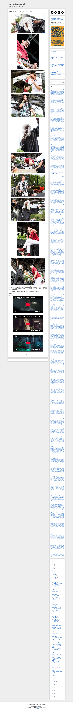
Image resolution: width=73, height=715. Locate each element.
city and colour (55, 167)
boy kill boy (58, 139)
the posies (61, 497)
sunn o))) (52, 440)
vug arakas (62, 538)
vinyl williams (61, 537)
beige (56, 122)
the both (54, 457)
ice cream (59, 258)
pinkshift (55, 373)
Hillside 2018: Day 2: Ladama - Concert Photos (55, 595)
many (61, 318)
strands (58, 436)
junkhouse (52, 280)
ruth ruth (55, 403)
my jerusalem (52, 343)
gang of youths (62, 231)
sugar (52, 438)
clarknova (52, 168)
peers (52, 369)
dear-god (63, 190)
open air (52, 362)
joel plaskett (54, 273)
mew (56, 328)
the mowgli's (60, 490)
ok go (53, 360)
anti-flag (63, 107)
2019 (53, 570)
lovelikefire (59, 310)
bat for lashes (53, 118)
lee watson (58, 299)
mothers (56, 339)
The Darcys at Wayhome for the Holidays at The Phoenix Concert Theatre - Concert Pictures (56, 69)
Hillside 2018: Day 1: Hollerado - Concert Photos (56, 614)
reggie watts (62, 389)
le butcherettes (60, 297)
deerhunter (58, 193)
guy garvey (62, 242)
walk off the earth (56, 539)
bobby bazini (60, 135)
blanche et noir (54, 131)
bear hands (61, 119)
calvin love (54, 151)
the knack (53, 484)
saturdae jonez (54, 408)
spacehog (52, 428)
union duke (58, 533)
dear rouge (56, 190)
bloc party (58, 132)
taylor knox (52, 446)
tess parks (59, 449)
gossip (54, 239)
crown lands (54, 179)
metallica (60, 327)
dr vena (51, 203)
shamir (57, 413)
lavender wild (60, 296)
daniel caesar (60, 183)
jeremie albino (52, 270)
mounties (62, 339)
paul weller (52, 368)
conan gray (58, 172)
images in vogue (54, 259)
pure (55, 381)
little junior (61, 305)
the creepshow (55, 461)
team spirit (57, 446)
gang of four (58, 231)
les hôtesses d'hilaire (59, 301)
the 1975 (62, 450)
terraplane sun (56, 449)
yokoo (54, 553)
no (60, 354)
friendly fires (54, 228)
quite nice (54, 383)
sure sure (58, 442)
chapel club (62, 159)
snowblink (53, 424)
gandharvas (54, 231)
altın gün (63, 102)
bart (52, 117)
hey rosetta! (59, 249)
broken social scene (59, 144)
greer (59, 240)
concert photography (14, 354)
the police (55, 497)
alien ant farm (57, 99)
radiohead (60, 384)
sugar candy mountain (57, 438)
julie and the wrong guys (54, 279)
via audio (58, 536)
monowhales (57, 335)
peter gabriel (62, 370)
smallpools (52, 423)
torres (60, 527)
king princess (61, 289)
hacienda (58, 243)
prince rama (57, 379)
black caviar (56, 128)
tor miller (55, 527)
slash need (58, 420)
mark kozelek (53, 320)
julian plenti (52, 278)
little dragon (59, 304)
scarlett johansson (57, 409)
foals (61, 224)
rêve (63, 391)
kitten (62, 290)
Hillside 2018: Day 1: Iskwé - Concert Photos (56, 623)
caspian (52, 154)
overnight (63, 364)
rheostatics (57, 393)
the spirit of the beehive (54, 508)
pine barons (58, 372)
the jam (58, 481)
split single (53, 430)
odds (51, 358)
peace (61, 368)
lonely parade (61, 307)
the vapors (56, 513)
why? (62, 547)
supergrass (62, 441)
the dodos (55, 466)
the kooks (56, 484)
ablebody (57, 90)
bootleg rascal (62, 137)
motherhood (52, 339)
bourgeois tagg (61, 138)
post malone (62, 377)
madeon (57, 314)
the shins (59, 504)
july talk (62, 279)
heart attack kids (58, 247)
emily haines (61, 213)
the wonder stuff (60, 518)
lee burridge (60, 298)
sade (56, 404)
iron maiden (62, 262)
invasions (57, 262)
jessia (51, 271)
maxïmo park (55, 325)
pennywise (55, 369)
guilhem (53, 242)
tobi (54, 524)
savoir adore (60, 408)
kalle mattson (53, 282)
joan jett (63, 272)
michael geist (52, 329)
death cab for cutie (57, 191)
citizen (51, 167)
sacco (55, 404)
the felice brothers (61, 471)
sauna (57, 408)
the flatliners (61, 472)
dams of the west (59, 182)
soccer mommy (59, 424)
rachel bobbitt (62, 383)
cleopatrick (60, 168)
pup (54, 381)
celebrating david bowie (56, 157)
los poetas (60, 309)
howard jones (56, 255)
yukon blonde (62, 554)
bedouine (52, 122)
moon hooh (62, 336)
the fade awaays (61, 470)
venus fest (53, 535)
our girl (51, 364)
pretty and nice (60, 378)
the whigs (56, 517)
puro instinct (62, 381)
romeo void (54, 398)
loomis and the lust (60, 308)
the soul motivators (58, 507)
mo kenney (57, 333)
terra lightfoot (52, 449)
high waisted (57, 250)
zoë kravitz (62, 555)
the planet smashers (61, 496)
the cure (54, 462)
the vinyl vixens (61, 514)
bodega (63, 135)
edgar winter (62, 208)
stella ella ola (57, 433)
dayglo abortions (59, 188)
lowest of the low (53, 311)
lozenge (60, 311)
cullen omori (58, 180)
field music (54, 221)
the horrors (61, 478)
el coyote (56, 210)
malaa (53, 316)
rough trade (62, 399)
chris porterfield (62, 164)
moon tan (52, 337)
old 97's (60, 360)
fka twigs (60, 223)
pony (55, 376)
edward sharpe (55, 209)
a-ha (55, 90)
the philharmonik (56, 496)
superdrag (56, 441)
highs (60, 250)
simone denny (53, 417)
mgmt (58, 328)
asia (63, 110)
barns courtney (62, 116)
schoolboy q (62, 409)
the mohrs (53, 490)
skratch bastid (61, 418)
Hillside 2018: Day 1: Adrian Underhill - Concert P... (57, 626)
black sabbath (54, 130)
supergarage (59, 441)
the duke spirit (55, 468)
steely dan (53, 433)
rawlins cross (56, 388)
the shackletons (56, 503)
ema (55, 213)
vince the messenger (56, 537)
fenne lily (52, 221)
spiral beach (59, 429)
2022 (53, 565)
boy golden (54, 139)
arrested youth (52, 110)
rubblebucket (52, 402)
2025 (53, 561)
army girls (58, 109)
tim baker (62, 522)
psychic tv (52, 380)
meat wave (52, 326)
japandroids (60, 267)
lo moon (58, 306)
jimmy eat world (55, 272)
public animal (60, 380)
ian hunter (52, 258)
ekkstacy (53, 210)
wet (55, 545)
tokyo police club (60, 524)
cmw (54, 169)
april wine (56, 108)
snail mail (59, 423)
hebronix (59, 248)
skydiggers (55, 419)
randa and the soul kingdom (56, 387)
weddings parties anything (59, 544)
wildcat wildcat (56, 549)
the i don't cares (55, 480)
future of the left (53, 230)
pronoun (63, 379)
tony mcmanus (56, 526)
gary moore (59, 232)
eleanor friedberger (53, 211)
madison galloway (61, 314)
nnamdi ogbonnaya (57, 354)
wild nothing (56, 548)
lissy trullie (52, 304)
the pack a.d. (53, 494)
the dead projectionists (60, 463)
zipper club (59, 555)
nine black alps (59, 353)
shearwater (58, 414)
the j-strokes (55, 481)
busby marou (58, 147)
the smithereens (55, 506)
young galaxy (62, 553)
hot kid (51, 254)
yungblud (52, 555)
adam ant (61, 92)
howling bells (60, 255)
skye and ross (59, 419)
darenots (63, 184)
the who (62, 517)
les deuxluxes (54, 301)
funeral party (59, 229)
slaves (61, 420)
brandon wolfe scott (53, 141)
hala (63, 243)
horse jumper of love (58, 253)
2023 (53, 564)
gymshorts (53, 243)
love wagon (56, 310)
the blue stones (57, 456)
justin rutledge (57, 280)
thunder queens (58, 521)
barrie (51, 117)
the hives (54, 476)
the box (56, 457)
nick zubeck (58, 351)
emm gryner (60, 214)
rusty (52, 403)
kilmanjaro (60, 287)
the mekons (56, 488)
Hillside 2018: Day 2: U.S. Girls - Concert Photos (56, 580)
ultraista (52, 533)
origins (52, 363)
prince (54, 379)
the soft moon (53, 507)
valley (59, 534)
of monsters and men (56, 359)
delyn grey (60, 194)
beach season (57, 119)
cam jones (57, 151)
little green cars (56, 305)
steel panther (59, 432)
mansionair (56, 318)
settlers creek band (55, 412)
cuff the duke (54, 180)
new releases (55, 350)
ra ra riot (59, 383)
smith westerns (55, 423)
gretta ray (61, 240)
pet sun (58, 369)
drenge (61, 203)
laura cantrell (54, 295)
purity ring (58, 381)
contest (61, 175)
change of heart (59, 159)
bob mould (56, 135)
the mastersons (61, 487)
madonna (52, 315)
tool (59, 526)
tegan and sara (62, 447)
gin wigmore (62, 234)
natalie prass (61, 346)
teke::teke (53, 448)
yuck (58, 554)
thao (51, 450)
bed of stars (55, 121)
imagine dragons (59, 259)
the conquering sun (61, 459)
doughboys (60, 202)
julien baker (59, 279)
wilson (62, 549)
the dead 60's (55, 463)
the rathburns (54, 500)
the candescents (57, 458)
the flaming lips (57, 472)
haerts (60, 243)
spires (62, 429)
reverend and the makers (55, 392)
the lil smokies (55, 485)
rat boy (61, 387)
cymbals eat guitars (55, 181)
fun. (56, 229)
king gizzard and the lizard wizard (55, 288)
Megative (15, 286)
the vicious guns (54, 514)
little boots (56, 304)
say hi (63, 408)
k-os (51, 281)
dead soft (58, 189)
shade (63, 412)
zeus (57, 555)
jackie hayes (57, 264)
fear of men (57, 220)
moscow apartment (53, 338)
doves (63, 202)
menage (52, 327)
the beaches (61, 453)
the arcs (63, 451)
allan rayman (60, 100)
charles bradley (53, 160)
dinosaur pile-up (53, 198)
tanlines (57, 445)
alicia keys (54, 99)
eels (58, 209)
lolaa (52, 307)
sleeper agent (60, 421)
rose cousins (58, 399)
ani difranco (54, 106)
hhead (51, 250)
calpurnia (52, 151)
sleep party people (55, 421)
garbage (52, 232)
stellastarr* (60, 433)
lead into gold (57, 298)
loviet (61, 310)
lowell (63, 310)
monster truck (53, 336)
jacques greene (54, 265)
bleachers (60, 131)
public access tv (55, 380)
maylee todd (59, 325)
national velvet (61, 347)
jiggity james (56, 271)
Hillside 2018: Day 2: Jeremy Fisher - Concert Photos (56, 602)
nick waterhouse (54, 351)
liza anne (55, 306)
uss (51, 534)
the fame (53, 471)
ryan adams (58, 403)
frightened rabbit (58, 228)
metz (55, 328)
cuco (51, 180)
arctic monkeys (60, 108)
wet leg (57, 545)
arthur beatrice (59, 110)
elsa (54, 213)
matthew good (55, 324)
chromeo (60, 165)
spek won (58, 428)
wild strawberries (60, 548)
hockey (51, 252)
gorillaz (51, 239)
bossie (58, 138)
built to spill (52, 147)
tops (53, 527)
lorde (53, 309)
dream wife (58, 203)
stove (51, 436)
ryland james (52, 404)
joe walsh (52, 273)
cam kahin (60, 151)
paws (59, 368)
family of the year (58, 218)
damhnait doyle (62, 181)
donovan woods (56, 201)
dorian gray (60, 201)
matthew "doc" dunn (59, 323)
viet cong (61, 536)
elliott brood (58, 212)
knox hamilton (59, 291)
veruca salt (55, 536)
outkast (58, 364)
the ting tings (52, 511)
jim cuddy (62, 271)
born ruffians (55, 138)
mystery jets (62, 344)
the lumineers (57, 486)
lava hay (56, 296)
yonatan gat (57, 553)
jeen (54, 269)
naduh (57, 345)
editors (52, 209)
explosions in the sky (53, 217)
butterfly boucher (59, 148)
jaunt (57, 268)
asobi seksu (54, 111)
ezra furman (58, 217)
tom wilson (58, 525)
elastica (61, 210)
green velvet (56, 240)
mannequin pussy (53, 318)
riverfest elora (55, 396)
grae (58, 239)
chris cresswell (53, 164)
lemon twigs (58, 300)
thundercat (62, 521)
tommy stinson (62, 525)
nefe (59, 348)
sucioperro (56, 437)
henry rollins (52, 249)
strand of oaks (54, 436)
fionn (56, 222)
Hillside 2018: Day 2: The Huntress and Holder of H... (56, 608)
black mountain (54, 129)
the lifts (51, 485)
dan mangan (52, 183)
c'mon (55, 149)
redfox (59, 389)
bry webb (62, 146)
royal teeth (62, 401)
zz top (51, 556)
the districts (57, 465)
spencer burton (53, 429)
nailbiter (59, 345)
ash (62, 110)
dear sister (59, 190)
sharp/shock (62, 413)
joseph (59, 276)
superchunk (52, 441)
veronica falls (58, 535)
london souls (57, 307)
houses (61, 254)
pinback (55, 372)
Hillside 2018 (39, 286)
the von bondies (61, 515)
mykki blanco (55, 344)
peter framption (58, 370)
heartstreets (55, 248)
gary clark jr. (55, 232)
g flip (61, 230)
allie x (63, 100)
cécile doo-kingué (60, 156)
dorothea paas (54, 202)
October (54, 575)
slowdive (59, 422)
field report (57, 221)
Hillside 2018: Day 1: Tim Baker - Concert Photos (56, 611)
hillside (23, 354)
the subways (61, 509)
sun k (58, 439)
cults (61, 180)
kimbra (63, 287)
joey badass (58, 273)
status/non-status (55, 432)
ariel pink (53, 109)
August (54, 578)
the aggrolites (55, 451)
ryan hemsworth (62, 403)
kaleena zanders (62, 281)
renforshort (62, 390)
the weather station (61, 516)
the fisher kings (53, 472)
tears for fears (61, 446)
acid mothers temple (60, 91)
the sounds (62, 507)
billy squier (58, 126)
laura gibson (57, 295)
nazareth (52, 348)
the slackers (52, 505)
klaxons (56, 291)
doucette (58, 202)
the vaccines (52, 513)
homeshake (60, 252)
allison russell (52, 101)
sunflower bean (61, 439)
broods (52, 145)
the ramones (61, 499)
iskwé (51, 263)
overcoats (60, 364)
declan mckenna (60, 192)
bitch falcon (62, 127)
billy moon (55, 126)
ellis (52, 213)
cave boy (62, 155)
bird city (61, 126)
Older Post (45, 359)
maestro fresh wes (55, 315)
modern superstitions (61, 334)
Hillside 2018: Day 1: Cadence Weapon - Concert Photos (56, 620)
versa (61, 535)
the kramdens (60, 484)
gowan (57, 239)
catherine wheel (53, 155)
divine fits (54, 199)
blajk (51, 131)
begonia (54, 122)
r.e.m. (57, 383)
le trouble (54, 298)
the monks (56, 490)
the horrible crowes (57, 478)
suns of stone (55, 440)
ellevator (52, 212)
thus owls (55, 522)
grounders (54, 241)
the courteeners (61, 460)
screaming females (56, 410)
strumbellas (61, 436)
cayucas (57, 156)
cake (56, 150)
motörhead (59, 339)
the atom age (52, 452)
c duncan (53, 149)
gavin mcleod (58, 233)
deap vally (52, 190)
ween (63, 544)
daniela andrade (56, 184)
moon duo (59, 336)
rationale (63, 387)
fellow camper (62, 220)
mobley (61, 333)
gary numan (62, 232)
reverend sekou (61, 392)
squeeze (61, 430)
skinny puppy (57, 418)
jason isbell (55, 268)
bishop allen (59, 127)
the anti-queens (59, 451)
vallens (57, 534)
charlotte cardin (61, 160)
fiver (58, 223)
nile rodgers (53, 353)
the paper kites (57, 495)
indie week (57, 261)
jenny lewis (62, 269)
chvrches (55, 166)
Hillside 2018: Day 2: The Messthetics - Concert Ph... (56, 592)
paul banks (59, 367)
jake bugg (62, 265)
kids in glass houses (53, 287)
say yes (52, 409)
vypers (51, 539)
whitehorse (52, 547)
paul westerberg (56, 368)
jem (57, 269)
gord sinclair (62, 238)
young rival (52, 554)
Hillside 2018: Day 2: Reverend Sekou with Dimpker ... (56, 585)
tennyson (63, 448)
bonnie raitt (62, 136)
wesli (54, 545)
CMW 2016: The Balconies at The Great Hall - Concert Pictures (57, 62)
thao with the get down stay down (56, 450)
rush (51, 403)
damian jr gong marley (53, 182)
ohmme (51, 360)
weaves (54, 544)
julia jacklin (62, 277)
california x (59, 150)
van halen (61, 534)
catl (60, 155)
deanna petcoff (62, 189)
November (54, 574)
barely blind (54, 116)
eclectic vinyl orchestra (54, 208)
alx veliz (54, 103)
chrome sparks (56, 165)
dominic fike (52, 201)
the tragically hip (57, 511)
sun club (56, 439)
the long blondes (59, 485)
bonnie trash (52, 137)
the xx (53, 519)
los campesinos (56, 309)
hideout (54, 250)
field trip (61, 221)
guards (60, 241)
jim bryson (59, 271)
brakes (56, 140)
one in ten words (17, 4)
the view (58, 514)
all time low (56, 100)
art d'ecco (56, 110)
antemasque (58, 107)
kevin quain (59, 286)
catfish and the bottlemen (60, 154)
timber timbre (54, 523)
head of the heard (53, 247)
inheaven (61, 261)
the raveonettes (59, 500)
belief (58, 122)
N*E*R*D (52, 345)
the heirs (59, 475)
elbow (63, 210)
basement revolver (55, 117)
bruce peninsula (60, 145)
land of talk (54, 294)
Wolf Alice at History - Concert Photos (57, 60)
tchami (55, 446)
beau (57, 120)
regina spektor (53, 390)
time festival (58, 523)
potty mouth (54, 378)
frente (51, 228)
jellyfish (56, 269)
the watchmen (57, 516)
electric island (58, 211)
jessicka (53, 271)
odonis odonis (57, 358)
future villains (57, 230)
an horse (60, 104)
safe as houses (59, 404)
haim (62, 243)
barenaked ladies (58, 116)
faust (63, 219)
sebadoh (61, 411)
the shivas (62, 504)
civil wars (60, 167)
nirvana (53, 354)
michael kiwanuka (57, 329)
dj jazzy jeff (61, 199)
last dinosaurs (58, 294)
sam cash (62, 405)
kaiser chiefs (57, 281)
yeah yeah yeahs (58, 552)
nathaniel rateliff (55, 347)
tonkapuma (52, 526)
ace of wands (55, 91)
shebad (62, 414)
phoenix (55, 371)
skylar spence (55, 420)
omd (53, 361)
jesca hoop (62, 270)
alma (59, 101)
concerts (19, 354)
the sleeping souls (59, 505)
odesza (53, 358)
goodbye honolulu (61, 237)
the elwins (57, 469)
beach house (53, 119)
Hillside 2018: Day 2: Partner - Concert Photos (57, 583)
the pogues (52, 497)
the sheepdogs (55, 504)
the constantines (53, 460)
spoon (56, 430)
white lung (58, 546)
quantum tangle (53, 382)
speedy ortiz (55, 428)
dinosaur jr (62, 197)
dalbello (59, 181)
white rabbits (62, 546)
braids (54, 140)
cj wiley (63, 167)
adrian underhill (61, 93)
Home (28, 359)
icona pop (61, 258)
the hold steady (59, 476)
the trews (61, 511)
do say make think (60, 200)
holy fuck (57, 252)
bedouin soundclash (61, 121)
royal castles (60, 400)
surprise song (53, 443)
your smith (55, 554)
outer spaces (54, 364)
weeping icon (52, 545)
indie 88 (54, 261)
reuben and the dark (59, 391)
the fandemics (57, 471)
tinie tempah (61, 523)
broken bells (53, 144)
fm (59, 224)
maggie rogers (60, 315)
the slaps (55, 505)
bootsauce (52, 138)
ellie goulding (55, 212)
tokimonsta (56, 524)
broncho (63, 144)
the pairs (53, 495)
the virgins (57, 515)
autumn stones (60, 112)
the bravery (59, 457)
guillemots (56, 242)
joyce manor (55, 277)
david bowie (61, 187)
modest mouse (53, 335)
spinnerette (56, 429)
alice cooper (56, 98)
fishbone (58, 222)
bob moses (52, 135)
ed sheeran (58, 208)
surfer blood (62, 442)
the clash (53, 459)
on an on (59, 361)
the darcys (61, 462)
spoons (58, 430)
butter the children (54, 148)
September (55, 577)
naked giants (62, 345)
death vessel (56, 192)
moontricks (55, 337)
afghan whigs (54, 94)
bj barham (52, 128)
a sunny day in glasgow (58, 89)
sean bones (52, 411)
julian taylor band (57, 278)
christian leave (52, 165)
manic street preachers (61, 317)
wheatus (61, 545)
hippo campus (62, 251)
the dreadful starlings (60, 466)
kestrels (53, 286)
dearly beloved (52, 191)
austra (56, 112)
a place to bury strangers (59, 88)
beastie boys (54, 120)
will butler (59, 549)
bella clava (62, 122)
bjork (54, 128)
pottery (52, 378)
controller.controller (54, 176)
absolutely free (61, 90)
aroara (63, 109)
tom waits (54, 525)
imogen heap (55, 260)
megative (25, 354)
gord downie (59, 238)
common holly (54, 172)
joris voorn (56, 276)
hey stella (63, 249)
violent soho (54, 538)
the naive (63, 490)
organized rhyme (62, 362)
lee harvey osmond (53, 299)
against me (62, 94)
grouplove (57, 241)
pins (57, 373)
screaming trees (62, 410)
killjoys (58, 287)
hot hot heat (62, 253)
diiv (54, 197)
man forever (56, 316)
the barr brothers (56, 453)
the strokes (54, 509)
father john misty (59, 219)
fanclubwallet (62, 218)
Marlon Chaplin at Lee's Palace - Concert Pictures (56, 75)
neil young (61, 348)
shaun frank (52, 414)
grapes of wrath (53, 240)
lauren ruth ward (62, 295)
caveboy (52, 156)
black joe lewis (60, 128)
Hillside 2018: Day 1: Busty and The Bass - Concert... (56, 617)
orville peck (57, 363)
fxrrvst (60, 230)
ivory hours (58, 263)
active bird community (56, 92)
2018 (53, 571)
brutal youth (59, 146)
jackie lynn (61, 264)
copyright (63, 176)
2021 (53, 567)
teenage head (57, 447)
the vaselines (59, 513)
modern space (55, 334)
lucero (63, 311)
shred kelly (59, 415)
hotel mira (54, 254)
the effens (54, 469)
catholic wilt (57, 155)
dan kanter (62, 182)
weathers (52, 544)
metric (53, 328)
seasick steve (57, 411)
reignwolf (59, 390)
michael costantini (62, 328)
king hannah (61, 288)
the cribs (59, 461)
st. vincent (59, 431)
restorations (52, 391)
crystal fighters (62, 179)
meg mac (55, 326)
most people (57, 338)
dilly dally (59, 197)
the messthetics (60, 488)
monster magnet (62, 335)
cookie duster (59, 176)
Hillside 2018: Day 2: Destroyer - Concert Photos (56, 605)
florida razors (57, 224)
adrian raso (56, 93)
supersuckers (52, 442)
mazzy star (62, 325)
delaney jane (52, 194)
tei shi (51, 448)
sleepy (63, 421)
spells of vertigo (62, 428)
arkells (55, 109)
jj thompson (58, 272)
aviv (63, 112)
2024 (53, 562)
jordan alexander (53, 276)
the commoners (57, 459)
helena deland (62, 248)
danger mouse (57, 183)
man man (59, 316)
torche (58, 527)
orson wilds (54, 363)
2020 (53, 568)
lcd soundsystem (55, 297)
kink (55, 290)
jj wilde (61, 272)
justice (54, 280)
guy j (51, 243)
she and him (55, 414)
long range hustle (54, 308)
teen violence (53, 447)
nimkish (56, 353)
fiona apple (54, 222)
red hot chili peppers (55, 389)
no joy (62, 354)
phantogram (52, 371)
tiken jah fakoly (59, 522)
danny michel (60, 184)
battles (56, 118)
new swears (61, 350)
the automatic (56, 452)
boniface (60, 136)
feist (59, 220)
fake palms (61, 217)
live (53, 306)
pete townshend (61, 369)
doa (63, 200)
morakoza (59, 337)
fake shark (54, 218)
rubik (54, 402)
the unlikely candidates (61, 512)
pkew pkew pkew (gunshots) (59, 374)
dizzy (59, 199)
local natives (61, 306)
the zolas (56, 519)
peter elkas (53, 370)
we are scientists (60, 542)
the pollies (58, 497)
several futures (60, 412)
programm (60, 379)
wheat (59, 545)
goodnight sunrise (53, 238)
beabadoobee (59, 118)
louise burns (52, 310)
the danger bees (57, 462)
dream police (54, 203)
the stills (62, 508)
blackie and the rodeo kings (60, 130)
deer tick (55, 193)
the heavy (55, 475)
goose (56, 238)
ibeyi (54, 258)
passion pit (55, 367)
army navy (60, 109)
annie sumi (55, 107)
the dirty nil (53, 465)
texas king (62, 449)
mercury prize (55, 327)
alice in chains (60, 98)
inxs (59, 262)
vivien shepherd (58, 538)
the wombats (56, 518)
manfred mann (55, 317)
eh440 (60, 209)
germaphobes (55, 234)
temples (60, 448)
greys (63, 240)
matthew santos (60, 324)
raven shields (52, 388)
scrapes (52, 410)
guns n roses (59, 242)
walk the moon (61, 539)
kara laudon (60, 282)
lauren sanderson (53, 296)
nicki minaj (61, 351)
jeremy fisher (56, 270)
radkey (63, 384)
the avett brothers (60, 452)
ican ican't (56, 258)
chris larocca (57, 164)
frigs (62, 228)
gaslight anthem (53, 233)
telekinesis (57, 448)
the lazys (63, 484)
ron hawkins (58, 398)
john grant (61, 273)
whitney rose (56, 547)
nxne (53, 357)
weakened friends (61, 543)
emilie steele (57, 213)
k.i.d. (54, 281)
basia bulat (62, 117)
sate (51, 408)
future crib (62, 229)
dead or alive (55, 189)
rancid (51, 387)
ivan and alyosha (54, 263)
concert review (61, 173)
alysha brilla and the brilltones (60, 103)
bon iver (57, 136)
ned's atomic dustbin (55, 348)
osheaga (61, 363)
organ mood (57, 362)
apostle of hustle (53, 108)
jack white (54, 264)
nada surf (54, 345)
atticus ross (57, 111)
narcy (58, 346)
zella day (55, 555)
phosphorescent (60, 371)
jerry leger (59, 270)
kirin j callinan (58, 290)
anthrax (61, 107)
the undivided (56, 512)
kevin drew (56, 286)
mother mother (62, 338)
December (54, 572)
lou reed (63, 309)
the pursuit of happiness (57, 498)
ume (54, 533)
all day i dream (53, 100)
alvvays (52, 103)
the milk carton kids (60, 489)
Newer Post (11, 359)
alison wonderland (61, 99)
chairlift (54, 158)
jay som (63, 268)
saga (62, 404)
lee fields (63, 298)
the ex (57, 470)
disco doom (60, 198)
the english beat (54, 470)
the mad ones (56, 487)
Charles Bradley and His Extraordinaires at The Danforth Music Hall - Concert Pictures (57, 65)
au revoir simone (61, 111)
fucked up (54, 229)
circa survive (62, 166)
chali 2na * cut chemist (58, 158)
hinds (54, 251)
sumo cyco (52, 439)
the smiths (59, 506)
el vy (59, 210)
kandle (57, 282)
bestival (52, 124)
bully (55, 147)
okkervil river (57, 360)
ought (63, 363)
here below (55, 249)
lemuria (61, 300)
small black (62, 422)
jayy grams (52, 269)
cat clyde (54, 154)
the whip (59, 517)
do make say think (55, 200)
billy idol (53, 126)
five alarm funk (56, 223)
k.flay (53, 281)
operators (54, 362)
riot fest (61, 395)
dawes (54, 188)
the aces (52, 451)
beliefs (60, 122)
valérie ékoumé (54, 534)
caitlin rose (54, 150)
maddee (55, 314)
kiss (60, 290)
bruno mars (56, 146)
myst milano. (59, 344)
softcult (63, 424)
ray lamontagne (60, 388)
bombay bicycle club (53, 136)
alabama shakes (57, 95)
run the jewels (62, 402)
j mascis (62, 263)
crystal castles (58, 179)
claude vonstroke (55, 168)
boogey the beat (57, 137)
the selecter (52, 503)
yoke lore (52, 553)
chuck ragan (52, 166)
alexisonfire (52, 98)
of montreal (62, 359)
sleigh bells (53, 422)
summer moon (62, 438)
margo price (55, 319)
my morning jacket (58, 343)
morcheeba (62, 337)
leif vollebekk (54, 300)
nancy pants (52, 346)
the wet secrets (53, 517)
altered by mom (59, 102)
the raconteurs (58, 499)
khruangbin (62, 286)
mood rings (56, 336)
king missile (57, 289)
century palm (61, 157)
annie (53, 107)
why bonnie (59, 547)
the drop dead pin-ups (60, 467)
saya (54, 409)
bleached (57, 131)
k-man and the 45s (61, 280)
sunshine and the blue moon (60, 440)
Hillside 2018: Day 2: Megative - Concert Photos (56, 589)
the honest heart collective (58, 477)
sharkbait (59, 413)
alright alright (54, 102)
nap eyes (55, 346)
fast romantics (53, 219)
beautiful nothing (60, 120)
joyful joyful (58, 277)
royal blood (52, 400)
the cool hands (57, 460)
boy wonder (61, 139)
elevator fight (62, 211)
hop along (53, 253)
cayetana (54, 156)
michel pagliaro (62, 329)
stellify (63, 433)
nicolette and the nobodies (56, 352)
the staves (59, 508)
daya (55, 188)
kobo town (62, 291)
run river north (58, 402)
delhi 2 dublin (57, 194)
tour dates (62, 527)
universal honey (62, 533)
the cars (61, 458)
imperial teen (59, 260)
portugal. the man (57, 377)
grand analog (62, 239)
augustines (52, 112)
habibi (55, 243)
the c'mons (53, 458)
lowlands (58, 311)
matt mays (54, 323)
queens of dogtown (57, 382)
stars (62, 431)
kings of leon (53, 290)
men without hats (61, 326)
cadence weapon (59, 149)
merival (58, 327)
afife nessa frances (58, 94)
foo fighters (53, 225)
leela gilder (61, 299)
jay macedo (60, 268)
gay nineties (61, 233)
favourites (52, 220)
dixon (57, 199)
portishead (52, 377)
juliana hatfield (62, 278)
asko (51, 111)
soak (56, 424)
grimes (52, 241)
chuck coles (62, 165)
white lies (54, 546)
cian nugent (59, 166)
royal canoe (56, 400)
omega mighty (56, 361)
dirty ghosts (57, 198)
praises (57, 378)
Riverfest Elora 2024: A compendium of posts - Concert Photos (57, 19)
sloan (56, 422)
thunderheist (52, 522)
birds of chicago (55, 127)
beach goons (62, 118)
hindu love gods (57, 251)
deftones (63, 193)
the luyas (61, 486)
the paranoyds (61, 495)
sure (55, 442)
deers (61, 193)
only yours (62, 361)
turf (62, 530)
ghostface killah (59, 234)
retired (55, 391)
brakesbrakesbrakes (61, 140)
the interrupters (60, 480)
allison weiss (56, 101)
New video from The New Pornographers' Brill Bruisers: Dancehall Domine (57, 52)
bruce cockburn (55, 145)
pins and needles (60, 373)
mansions (59, 318)
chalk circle (55, 159)
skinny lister (52, 418)
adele (54, 93)
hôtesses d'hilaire (57, 254)
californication (62, 150)
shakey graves (53, 413)
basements (59, 117)
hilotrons (52, 251)
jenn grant (59, 269)
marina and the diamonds (61, 319)
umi (55, 533)
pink (61, 372)
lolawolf (54, 307)
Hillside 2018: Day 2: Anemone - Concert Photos (56, 598)
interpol (54, 262)
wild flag (53, 548)
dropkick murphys (61, 204)
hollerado (54, 252)
